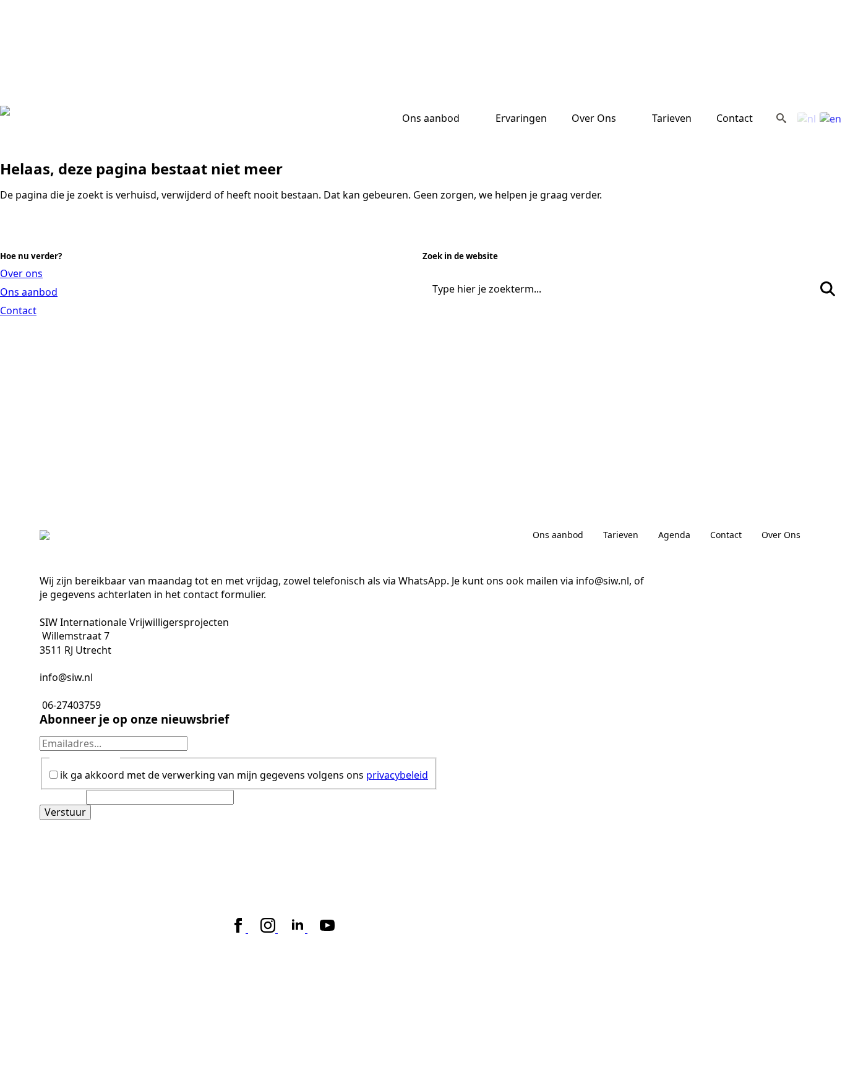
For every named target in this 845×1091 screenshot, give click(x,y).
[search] (827, 289)
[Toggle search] (781, 118)
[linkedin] (299, 929)
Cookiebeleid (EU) (305, 898)
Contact (734, 118)
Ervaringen (521, 118)
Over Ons (594, 118)
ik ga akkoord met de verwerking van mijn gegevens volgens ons (244, 775)
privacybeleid (397, 775)
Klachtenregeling (223, 898)
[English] (831, 117)
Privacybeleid (150, 898)
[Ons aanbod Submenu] (471, 118)
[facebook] (239, 929)
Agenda (674, 535)
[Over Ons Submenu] (628, 118)
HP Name (63, 797)
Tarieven (672, 118)
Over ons (21, 273)
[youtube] (327, 929)
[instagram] (269, 929)
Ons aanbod (431, 118)
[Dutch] (807, 117)
